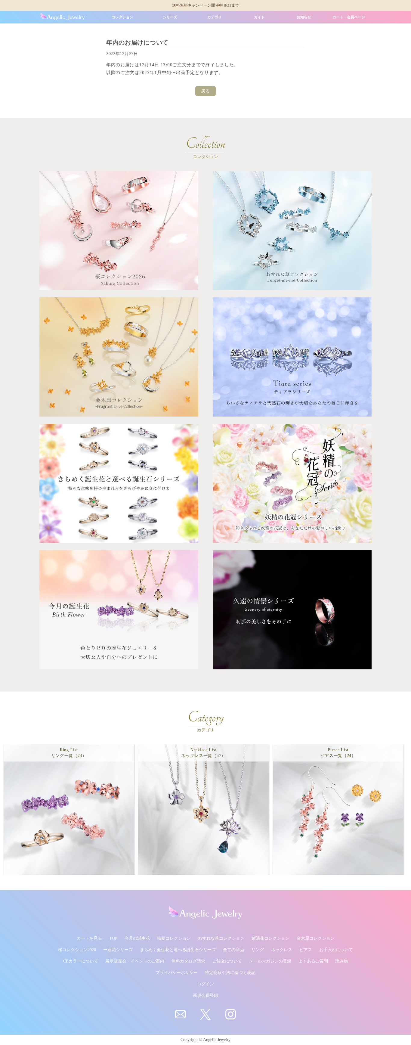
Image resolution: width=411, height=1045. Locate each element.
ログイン (205, 984)
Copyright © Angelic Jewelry (205, 1039)
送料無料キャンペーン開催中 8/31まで (205, 5)
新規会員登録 (205, 995)
